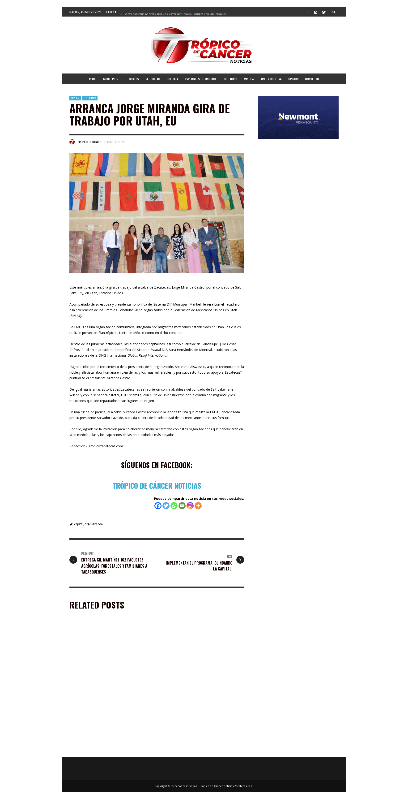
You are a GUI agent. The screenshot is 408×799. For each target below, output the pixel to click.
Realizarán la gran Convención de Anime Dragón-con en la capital (108, 750)
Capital (75, 98)
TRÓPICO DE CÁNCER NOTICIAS (156, 485)
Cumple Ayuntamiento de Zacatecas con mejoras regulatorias (198, 684)
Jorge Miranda (93, 524)
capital (78, 524)
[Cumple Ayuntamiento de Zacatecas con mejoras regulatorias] (195, 654)
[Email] (182, 505)
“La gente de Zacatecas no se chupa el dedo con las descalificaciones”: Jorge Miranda (201, 750)
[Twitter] (323, 12)
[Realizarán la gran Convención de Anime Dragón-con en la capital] (104, 720)
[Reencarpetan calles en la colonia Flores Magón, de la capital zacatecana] (104, 654)
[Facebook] (307, 12)
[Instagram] (315, 12)
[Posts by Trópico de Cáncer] (72, 142)
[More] (198, 505)
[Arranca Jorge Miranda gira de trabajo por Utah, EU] (156, 213)
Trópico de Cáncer (89, 141)
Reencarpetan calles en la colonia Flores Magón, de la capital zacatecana (109, 684)
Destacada (89, 98)
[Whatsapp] (174, 505)
